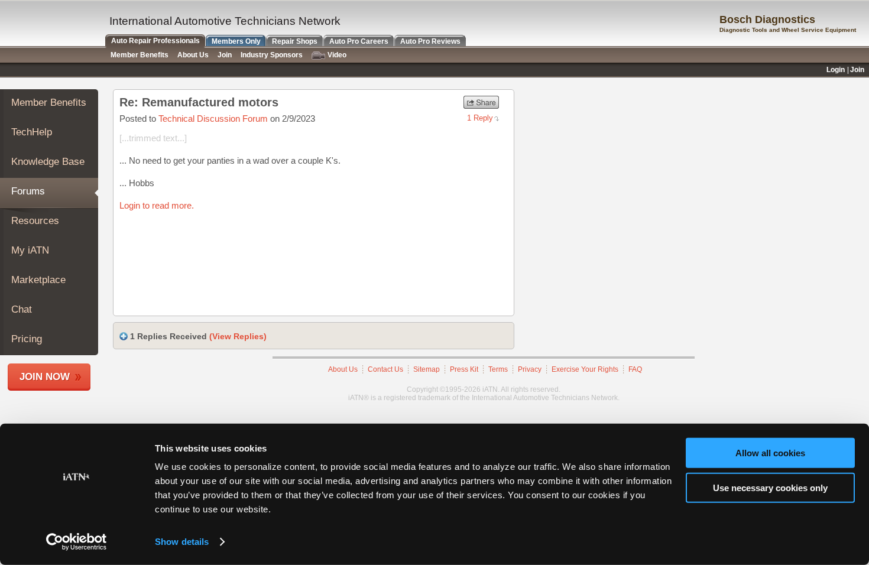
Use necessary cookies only (770, 487)
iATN (52, 24)
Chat (21, 309)
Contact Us (385, 369)
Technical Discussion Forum (213, 118)
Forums (28, 191)
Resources (35, 220)
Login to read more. (156, 205)
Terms (498, 369)
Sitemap (426, 369)
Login (835, 70)
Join (225, 55)
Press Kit (464, 369)
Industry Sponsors (272, 55)
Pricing (26, 339)
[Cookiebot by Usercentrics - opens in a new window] (76, 542)
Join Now (45, 376)
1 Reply (480, 117)
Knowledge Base (48, 161)
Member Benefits (48, 102)
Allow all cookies (770, 453)
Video (337, 55)
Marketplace (38, 279)
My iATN (30, 250)
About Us (343, 369)
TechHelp (31, 132)
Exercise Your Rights (585, 369)
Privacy (529, 369)
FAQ (635, 369)
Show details (182, 542)
